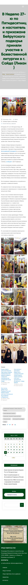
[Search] (22, 505)
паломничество (7, 419)
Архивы (14, 491)
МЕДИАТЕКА (6, 577)
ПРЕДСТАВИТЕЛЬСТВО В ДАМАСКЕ (11, 574)
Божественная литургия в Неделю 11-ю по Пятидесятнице (14, 471)
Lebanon (13, 123)
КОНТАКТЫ (5, 580)
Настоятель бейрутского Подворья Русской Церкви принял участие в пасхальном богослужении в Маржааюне (7, 393)
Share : (4, 424)
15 (19, 447)
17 (5, 449)
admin (16, 119)
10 (5, 447)
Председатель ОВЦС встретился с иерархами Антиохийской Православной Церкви (13, 482)
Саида (5, 421)
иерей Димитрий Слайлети (9, 413)
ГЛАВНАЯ (5, 567)
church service (7, 123)
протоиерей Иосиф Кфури (18, 419)
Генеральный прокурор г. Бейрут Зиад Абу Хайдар (13, 409)
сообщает (9, 161)
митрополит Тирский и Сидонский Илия (12, 416)
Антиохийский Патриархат (8, 151)
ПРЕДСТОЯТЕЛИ (7, 570)
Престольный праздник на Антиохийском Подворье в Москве (14, 476)
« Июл (13, 457)
